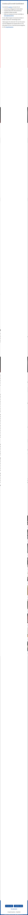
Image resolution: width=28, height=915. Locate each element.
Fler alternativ (14, 909)
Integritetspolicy (9, 27)
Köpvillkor (18, 912)
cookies (10, 7)
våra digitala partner (9, 15)
